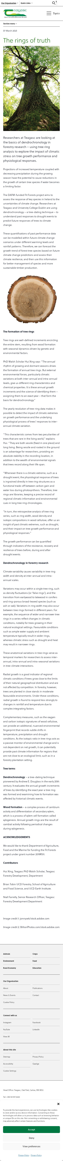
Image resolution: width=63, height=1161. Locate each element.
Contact (36, 995)
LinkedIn (36, 1029)
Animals (6, 953)
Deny (31, 1138)
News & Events (9, 995)
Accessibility (8, 1063)
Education (37, 968)
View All (6, 1036)
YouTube (6, 1029)
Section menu (9, 23)
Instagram (7, 1022)
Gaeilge (36, 1063)
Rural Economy (9, 968)
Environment (8, 960)
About (5, 988)
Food (35, 960)
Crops (35, 953)
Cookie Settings (9, 1070)
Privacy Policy (23, 1155)
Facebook (37, 1022)
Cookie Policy (8, 1002)
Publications (38, 988)
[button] (58, 1103)
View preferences (31, 1146)
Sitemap (6, 1056)
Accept (31, 1129)
